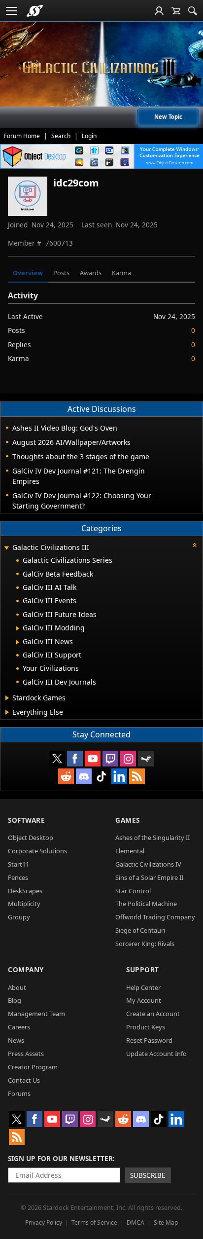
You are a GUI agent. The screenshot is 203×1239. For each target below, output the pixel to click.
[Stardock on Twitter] (57, 758)
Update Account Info (156, 1053)
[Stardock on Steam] (146, 758)
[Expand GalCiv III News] (17, 642)
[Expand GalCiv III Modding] (17, 628)
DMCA (135, 1222)
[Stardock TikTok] (101, 776)
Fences (18, 877)
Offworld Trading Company (155, 916)
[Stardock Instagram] (128, 758)
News (16, 1040)
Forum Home (22, 136)
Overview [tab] (28, 272)
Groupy (19, 916)
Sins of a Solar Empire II (149, 877)
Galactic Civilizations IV (148, 864)
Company (26, 969)
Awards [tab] (91, 272)
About (17, 987)
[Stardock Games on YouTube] (93, 758)
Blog (14, 1000)
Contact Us (24, 1080)
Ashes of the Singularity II (152, 837)
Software (26, 820)
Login (89, 136)
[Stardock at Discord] (84, 776)
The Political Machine (146, 903)
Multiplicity (24, 903)
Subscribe (148, 1175)
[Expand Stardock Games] (7, 697)
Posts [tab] (61, 272)
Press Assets (26, 1053)
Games (127, 820)
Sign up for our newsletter (60, 1158)
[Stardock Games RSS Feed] (137, 776)
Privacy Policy (43, 1222)
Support (142, 969)
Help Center (143, 987)
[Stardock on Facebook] (75, 758)
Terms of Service (94, 1222)
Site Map (166, 1222)
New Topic (168, 116)
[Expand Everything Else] (7, 712)
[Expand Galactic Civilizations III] (6, 548)
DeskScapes (25, 890)
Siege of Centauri (140, 930)
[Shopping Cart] (176, 10)
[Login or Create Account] (159, 10)
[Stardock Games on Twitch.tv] (110, 758)
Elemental (129, 850)
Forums (19, 1093)
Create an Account (153, 1013)
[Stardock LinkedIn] (119, 776)
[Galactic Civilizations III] (101, 68)
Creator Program (33, 1066)
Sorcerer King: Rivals (144, 943)
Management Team (36, 1013)
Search (60, 136)
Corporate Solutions (37, 850)
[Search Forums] (192, 10)
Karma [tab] (121, 272)
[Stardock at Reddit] (66, 776)
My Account (143, 1000)
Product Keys (145, 1026)
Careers (19, 1026)
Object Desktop (30, 837)
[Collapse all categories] (195, 545)
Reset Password (149, 1040)
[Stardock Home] (35, 11)
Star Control (133, 890)
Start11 (18, 864)
